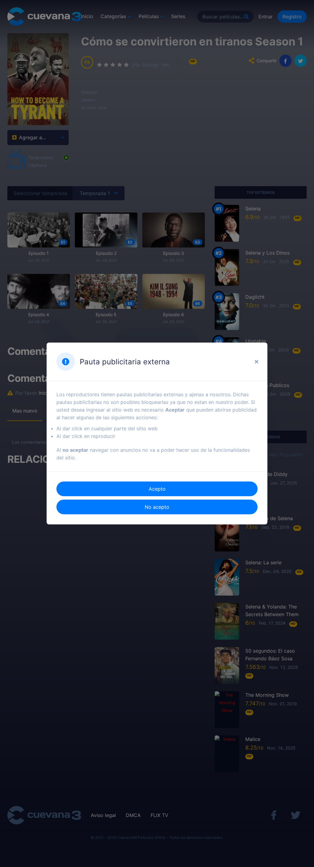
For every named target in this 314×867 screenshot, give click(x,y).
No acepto (157, 507)
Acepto (157, 489)
